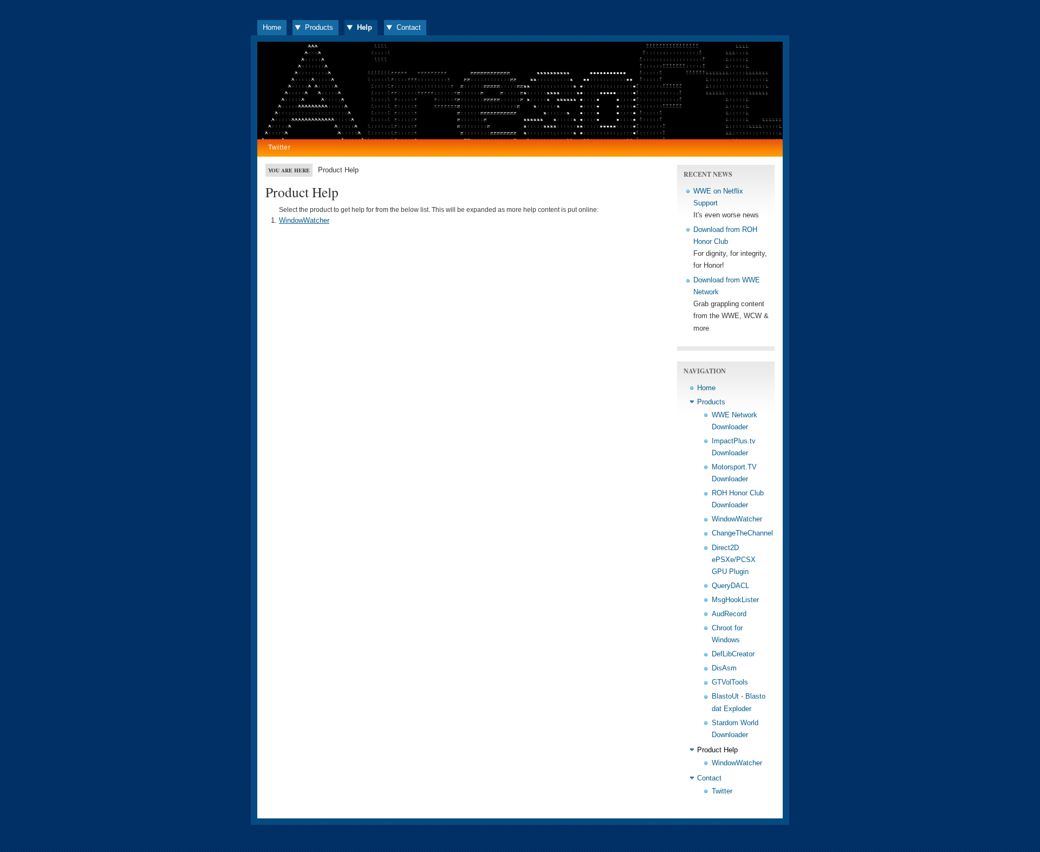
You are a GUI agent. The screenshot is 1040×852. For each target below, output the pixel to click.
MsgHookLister (735, 600)
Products (319, 27)
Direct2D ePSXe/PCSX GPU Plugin (734, 560)
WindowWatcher (304, 220)
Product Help (717, 750)
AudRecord (729, 614)
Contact (408, 27)
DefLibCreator (733, 654)
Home (272, 27)
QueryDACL (730, 586)
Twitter (279, 147)
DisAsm (724, 668)
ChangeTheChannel (742, 533)
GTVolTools (730, 682)
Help (364, 27)
